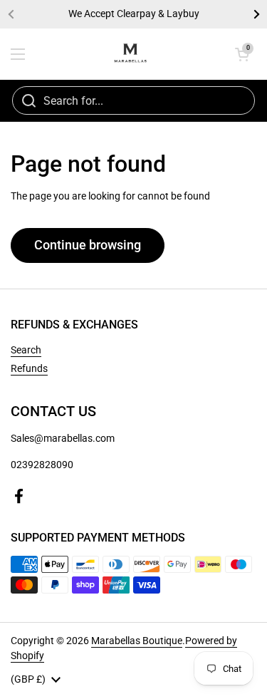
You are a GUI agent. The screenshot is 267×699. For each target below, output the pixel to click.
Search (26, 350)
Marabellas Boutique (136, 640)
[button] (242, 54)
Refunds (29, 368)
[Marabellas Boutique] (130, 54)
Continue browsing (87, 244)
